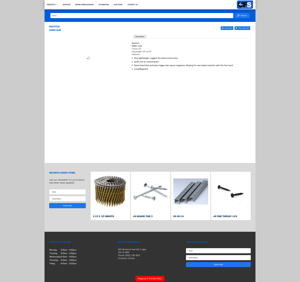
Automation (104, 5)
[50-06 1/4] (190, 208)
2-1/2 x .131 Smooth (103, 216)
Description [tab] (139, 37)
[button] (242, 15)
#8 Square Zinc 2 (143, 216)
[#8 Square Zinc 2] (150, 208)
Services (67, 5)
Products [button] (51, 5)
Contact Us (133, 5)
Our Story (118, 5)
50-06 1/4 (178, 216)
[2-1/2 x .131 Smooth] (110, 208)
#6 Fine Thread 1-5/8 (225, 216)
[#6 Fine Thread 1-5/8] (230, 208)
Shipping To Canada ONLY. (150, 278)
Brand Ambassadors (84, 5)
